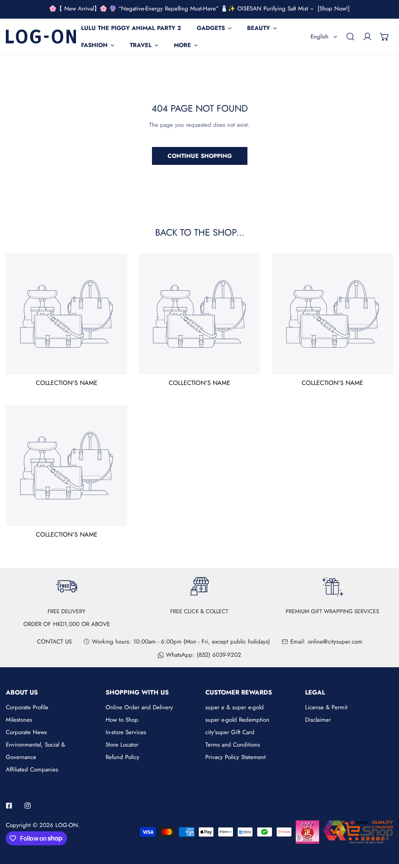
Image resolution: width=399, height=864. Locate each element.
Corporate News (26, 732)
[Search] (350, 36)
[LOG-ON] (41, 36)
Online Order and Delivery (139, 707)
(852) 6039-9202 (219, 655)
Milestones (19, 719)
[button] (384, 36)
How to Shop (122, 719)
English (319, 36)
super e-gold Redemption (237, 719)
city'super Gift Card (229, 732)
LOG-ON (66, 825)
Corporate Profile (27, 707)
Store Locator (122, 744)
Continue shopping (200, 156)
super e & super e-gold (234, 707)
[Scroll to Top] (385, 823)
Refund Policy (122, 757)
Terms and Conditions (232, 744)
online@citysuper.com (335, 641)
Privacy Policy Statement (235, 757)
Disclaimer (318, 719)
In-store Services (126, 732)
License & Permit (326, 707)
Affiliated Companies (32, 769)
